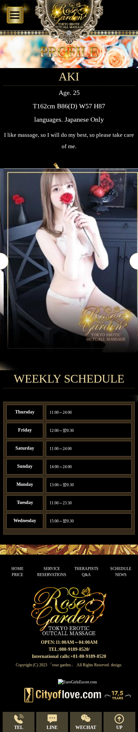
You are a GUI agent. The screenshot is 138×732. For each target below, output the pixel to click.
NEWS (121, 574)
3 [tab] (79, 365)
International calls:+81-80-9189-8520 (69, 656)
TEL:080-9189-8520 (68, 649)
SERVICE (52, 568)
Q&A (86, 574)
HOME (17, 568)
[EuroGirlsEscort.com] (77, 682)
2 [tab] (69, 365)
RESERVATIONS (51, 574)
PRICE (17, 574)
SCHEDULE (120, 568)
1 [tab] (59, 365)
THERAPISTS (86, 568)
